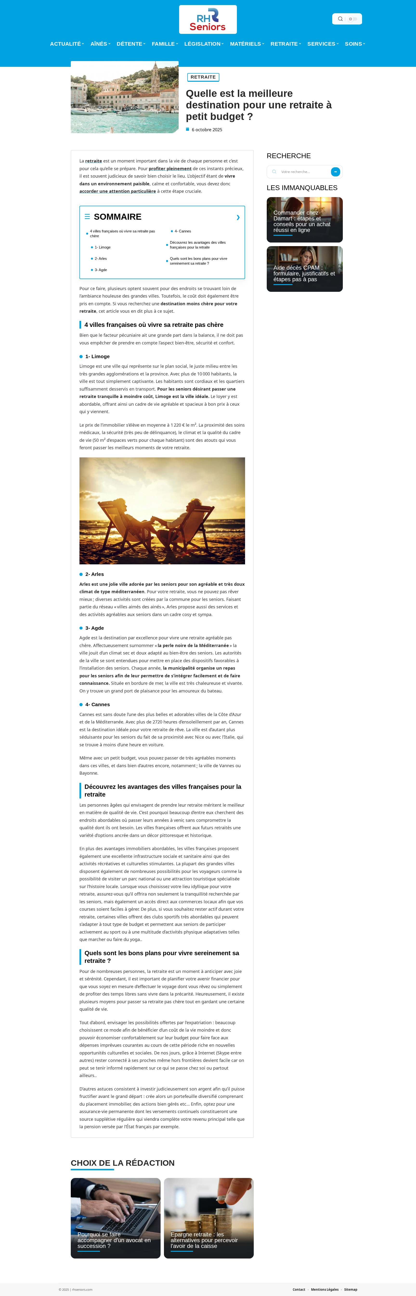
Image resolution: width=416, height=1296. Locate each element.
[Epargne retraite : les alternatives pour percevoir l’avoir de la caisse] (209, 1218)
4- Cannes (183, 231)
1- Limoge (102, 247)
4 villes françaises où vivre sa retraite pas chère (122, 233)
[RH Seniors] (208, 19)
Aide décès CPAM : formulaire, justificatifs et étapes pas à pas (304, 273)
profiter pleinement (170, 168)
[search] (340, 19)
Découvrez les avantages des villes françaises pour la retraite (198, 244)
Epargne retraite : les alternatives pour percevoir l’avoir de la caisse (204, 1240)
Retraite (203, 77)
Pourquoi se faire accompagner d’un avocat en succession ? (114, 1240)
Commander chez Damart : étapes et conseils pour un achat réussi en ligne (302, 221)
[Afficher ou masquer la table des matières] (191, 217)
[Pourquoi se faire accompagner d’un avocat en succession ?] (116, 1218)
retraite (93, 161)
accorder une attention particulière (117, 191)
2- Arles (101, 258)
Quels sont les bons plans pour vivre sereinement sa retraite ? (198, 260)
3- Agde (101, 270)
